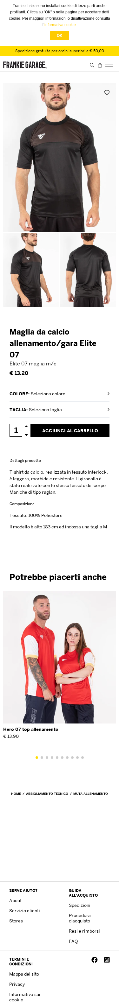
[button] (37, 757)
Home (16, 794)
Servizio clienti (24, 910)
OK (60, 35)
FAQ (73, 941)
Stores (16, 920)
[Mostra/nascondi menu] (109, 65)
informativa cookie (60, 25)
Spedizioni (79, 905)
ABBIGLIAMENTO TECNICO (47, 794)
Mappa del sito (24, 974)
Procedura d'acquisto (80, 918)
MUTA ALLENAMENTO (90, 794)
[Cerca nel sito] (92, 65)
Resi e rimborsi (84, 931)
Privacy (17, 984)
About (15, 900)
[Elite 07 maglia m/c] (59, 157)
